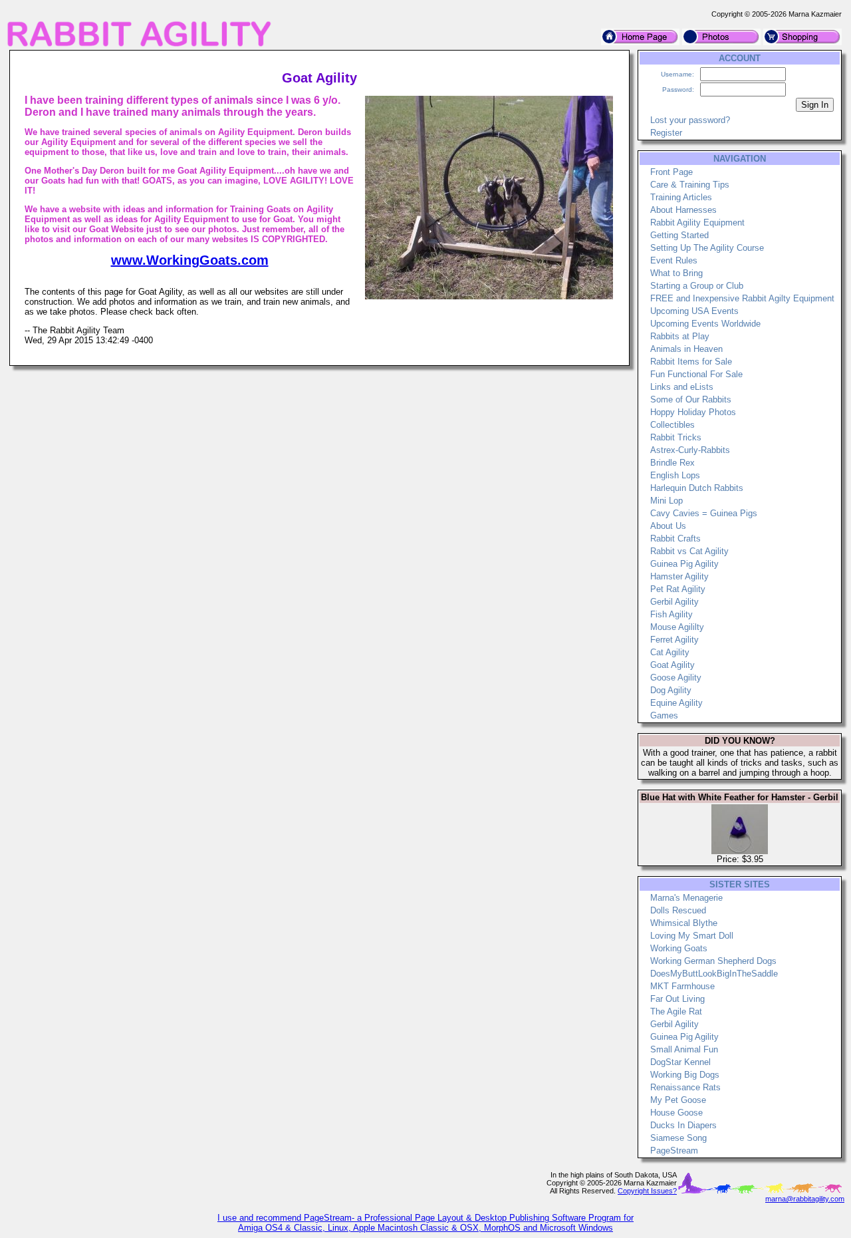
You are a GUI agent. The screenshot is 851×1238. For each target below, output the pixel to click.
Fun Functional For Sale (696, 374)
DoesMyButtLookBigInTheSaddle (714, 974)
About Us (668, 526)
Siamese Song (678, 1138)
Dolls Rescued (678, 910)
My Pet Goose (678, 1100)
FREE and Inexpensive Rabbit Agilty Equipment (742, 298)
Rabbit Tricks (675, 437)
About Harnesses (683, 210)
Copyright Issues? (647, 1191)
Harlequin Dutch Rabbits (696, 488)
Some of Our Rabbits (690, 399)
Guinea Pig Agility (684, 564)
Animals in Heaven (686, 349)
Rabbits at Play (679, 336)
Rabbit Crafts (675, 538)
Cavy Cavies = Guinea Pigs (703, 513)
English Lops (675, 475)
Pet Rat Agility (677, 589)
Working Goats (678, 948)
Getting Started (679, 235)
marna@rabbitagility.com (804, 1199)
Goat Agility (672, 665)
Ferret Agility (674, 640)
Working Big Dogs (684, 1075)
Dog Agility (670, 690)
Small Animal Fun (684, 1049)
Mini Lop (666, 501)
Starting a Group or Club (696, 286)
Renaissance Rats (685, 1087)
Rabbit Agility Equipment (697, 223)
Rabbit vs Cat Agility (689, 551)
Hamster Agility (679, 576)
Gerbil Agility (674, 602)
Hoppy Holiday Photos (693, 412)
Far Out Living (677, 999)
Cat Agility (669, 652)
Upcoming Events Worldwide (705, 324)
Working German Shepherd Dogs (713, 961)
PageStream (674, 1151)
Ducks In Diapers (683, 1125)
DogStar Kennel (680, 1062)
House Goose (676, 1113)
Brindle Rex (672, 463)
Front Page (671, 172)
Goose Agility (675, 678)
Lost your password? (690, 120)
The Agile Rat (676, 1011)
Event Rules (673, 260)
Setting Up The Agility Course (707, 248)
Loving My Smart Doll (691, 936)
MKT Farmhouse (682, 986)
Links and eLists (681, 387)
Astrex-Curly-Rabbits (690, 450)
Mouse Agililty (677, 627)
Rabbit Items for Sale (691, 362)
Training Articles (681, 197)
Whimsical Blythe (683, 923)
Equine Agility (676, 703)
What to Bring (676, 273)
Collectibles (672, 425)
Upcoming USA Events (694, 311)
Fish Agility (671, 614)
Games (664, 715)
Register (666, 133)
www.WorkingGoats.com (190, 260)
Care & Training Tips (689, 185)
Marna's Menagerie (686, 898)
